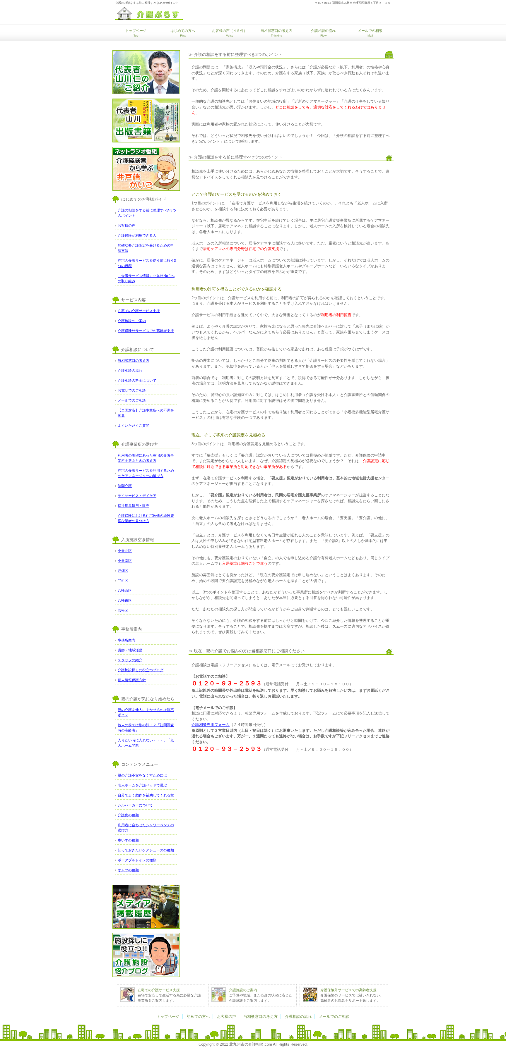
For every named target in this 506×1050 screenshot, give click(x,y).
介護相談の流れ (323, 33)
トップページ (135, 33)
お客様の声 (226, 1016)
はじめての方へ (182, 33)
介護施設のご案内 (243, 990)
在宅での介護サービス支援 (159, 990)
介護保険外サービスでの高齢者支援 (348, 990)
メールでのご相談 (334, 1016)
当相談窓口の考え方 (276, 33)
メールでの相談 (370, 33)
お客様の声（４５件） (229, 33)
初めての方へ (198, 1016)
